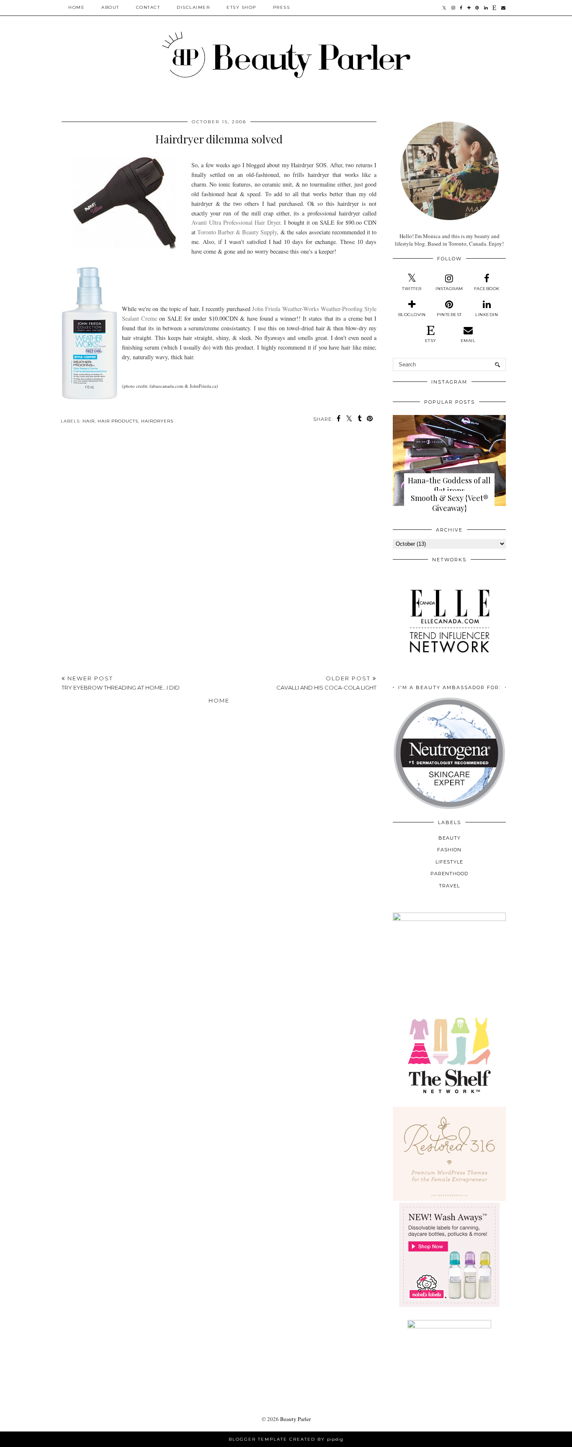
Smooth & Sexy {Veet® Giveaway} (449, 503)
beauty (449, 838)
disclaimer (193, 7)
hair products (118, 421)
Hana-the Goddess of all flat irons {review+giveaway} (449, 490)
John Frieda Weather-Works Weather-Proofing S (310, 309)
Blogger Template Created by (286, 1439)
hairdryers (157, 421)
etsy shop (241, 7)
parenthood (449, 873)
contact (148, 7)
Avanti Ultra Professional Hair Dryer (235, 222)
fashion (449, 850)
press (281, 7)
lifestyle (449, 862)
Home (76, 7)
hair (88, 421)
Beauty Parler (295, 1419)
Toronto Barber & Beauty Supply (237, 232)
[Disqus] (219, 552)
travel (449, 886)
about (110, 7)
